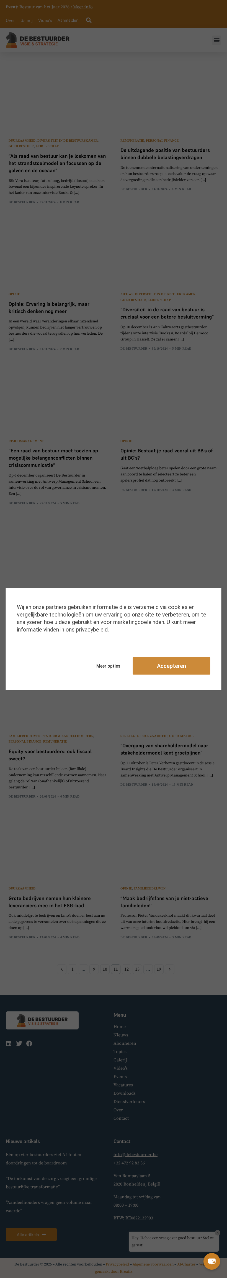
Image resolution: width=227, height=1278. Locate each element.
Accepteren (171, 666)
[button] (211, 1261)
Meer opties (108, 665)
